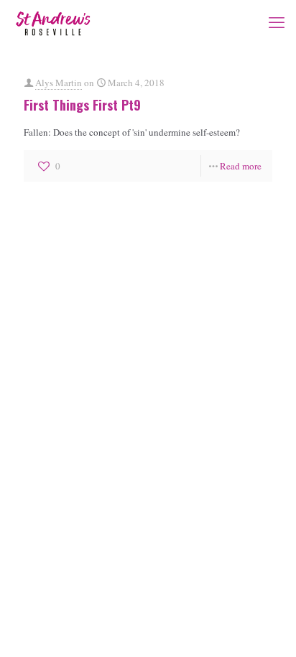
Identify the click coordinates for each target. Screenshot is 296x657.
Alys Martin (58, 82)
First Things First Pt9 (82, 104)
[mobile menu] (276, 21)
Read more (241, 165)
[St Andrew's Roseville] (53, 21)
